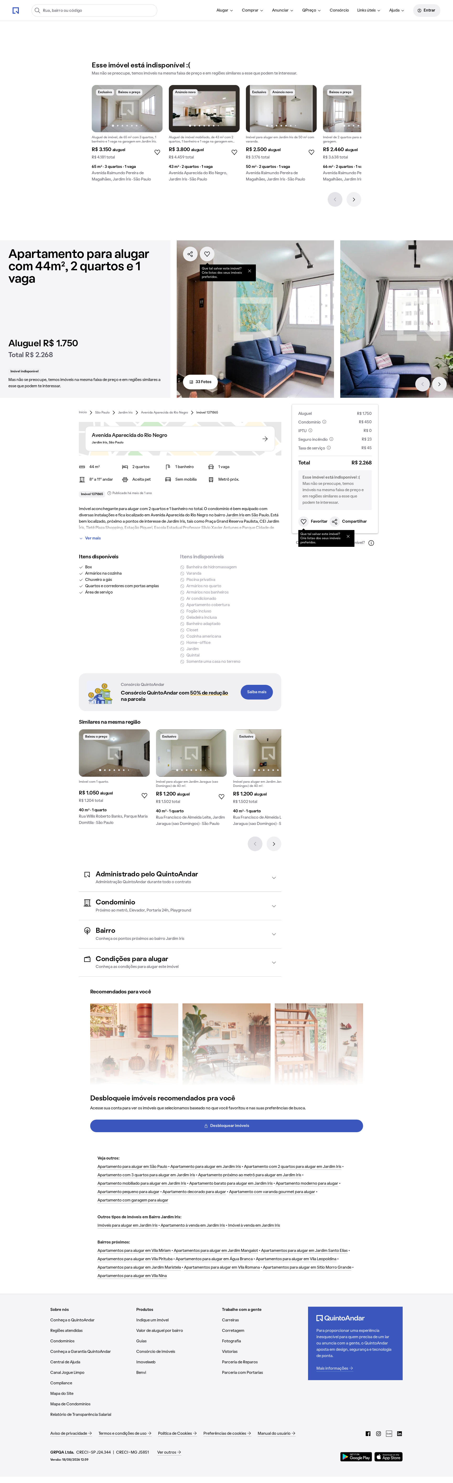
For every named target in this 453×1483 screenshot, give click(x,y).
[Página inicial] (16, 10)
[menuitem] (225, 10)
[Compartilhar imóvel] (190, 254)
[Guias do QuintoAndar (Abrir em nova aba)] (389, 1434)
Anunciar (280, 10)
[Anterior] (335, 199)
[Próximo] (354, 199)
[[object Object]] (249, 271)
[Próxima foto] (153, 108)
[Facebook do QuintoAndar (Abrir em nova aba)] (368, 1434)
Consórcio (339, 10)
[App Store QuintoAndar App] (388, 1456)
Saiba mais (257, 692)
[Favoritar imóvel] (207, 254)
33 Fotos (204, 382)
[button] (180, 878)
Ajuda (394, 10)
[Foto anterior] (101, 108)
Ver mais (93, 538)
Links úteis (366, 10)
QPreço (309, 10)
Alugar (222, 10)
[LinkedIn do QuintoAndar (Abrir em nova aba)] (399, 1434)
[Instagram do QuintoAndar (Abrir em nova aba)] (378, 1434)
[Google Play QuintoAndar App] (356, 1456)
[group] (127, 135)
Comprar (250, 10)
